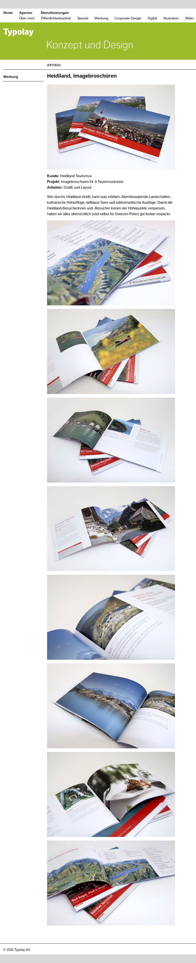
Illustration (171, 18)
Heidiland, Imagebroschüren (82, 76)
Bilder (189, 18)
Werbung (101, 18)
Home (8, 13)
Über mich (27, 18)
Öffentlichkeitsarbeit (56, 18)
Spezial (82, 18)
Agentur (25, 13)
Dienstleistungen (55, 13)
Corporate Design (127, 18)
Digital (152, 18)
